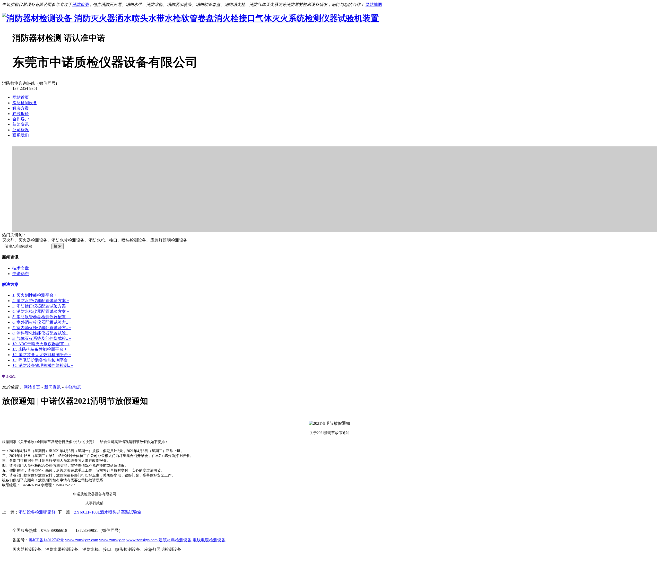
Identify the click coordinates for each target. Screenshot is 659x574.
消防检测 (80, 4)
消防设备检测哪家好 (37, 512)
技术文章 (20, 268)
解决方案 (20, 108)
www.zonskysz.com (81, 540)
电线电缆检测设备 (209, 540)
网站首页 (20, 97)
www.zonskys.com (142, 540)
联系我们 (20, 135)
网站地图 (374, 4)
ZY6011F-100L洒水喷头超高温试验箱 (107, 512)
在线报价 (20, 113)
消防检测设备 (24, 103)
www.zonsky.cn (112, 540)
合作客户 (20, 119)
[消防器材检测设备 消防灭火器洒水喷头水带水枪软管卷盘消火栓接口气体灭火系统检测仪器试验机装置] (190, 18)
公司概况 (20, 130)
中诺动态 (20, 273)
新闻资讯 (20, 124)
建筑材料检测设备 (175, 540)
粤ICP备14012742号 (46, 540)
